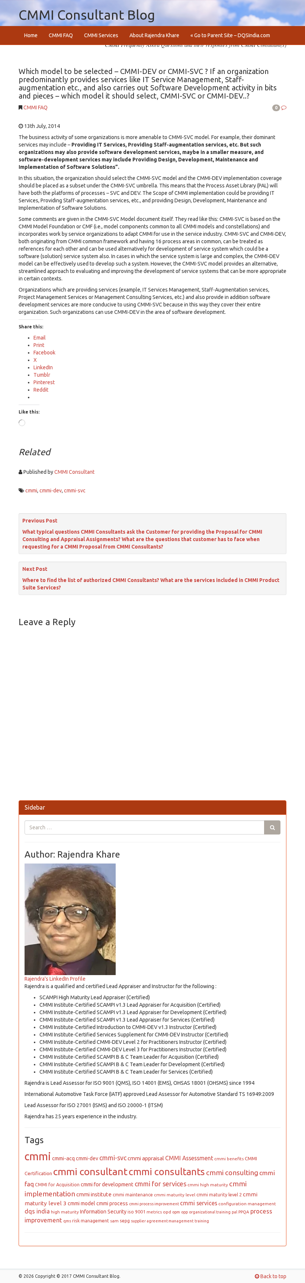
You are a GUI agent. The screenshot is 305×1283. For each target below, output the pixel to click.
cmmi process (112, 1203)
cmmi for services (160, 1183)
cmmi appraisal (146, 1158)
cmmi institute (94, 1194)
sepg (125, 1220)
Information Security (103, 1212)
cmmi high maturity (207, 1184)
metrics (154, 1211)
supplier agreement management (162, 1221)
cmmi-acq (63, 1158)
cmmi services (198, 1203)
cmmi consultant (90, 1171)
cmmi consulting (232, 1172)
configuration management (247, 1203)
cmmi (31, 490)
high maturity (65, 1211)
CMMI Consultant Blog (87, 14)
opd (167, 1211)
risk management (90, 1220)
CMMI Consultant (74, 472)
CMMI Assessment (189, 1158)
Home (31, 35)
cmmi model (81, 1203)
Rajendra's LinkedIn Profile (55, 979)
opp (184, 1212)
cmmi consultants (167, 1171)
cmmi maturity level (174, 1194)
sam (114, 1220)
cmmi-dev (50, 490)
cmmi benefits (229, 1158)
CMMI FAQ (61, 35)
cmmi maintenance (133, 1194)
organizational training (210, 1212)
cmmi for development (107, 1184)
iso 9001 (136, 1211)
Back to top (272, 1276)
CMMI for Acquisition (57, 1184)
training (202, 1221)
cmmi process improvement (154, 1204)
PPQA (243, 1211)
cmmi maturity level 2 (219, 1194)
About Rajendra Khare (154, 35)
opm (176, 1212)
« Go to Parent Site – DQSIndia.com (230, 35)
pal (234, 1212)
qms (67, 1221)
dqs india (37, 1211)
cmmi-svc (75, 490)
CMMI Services (101, 35)
